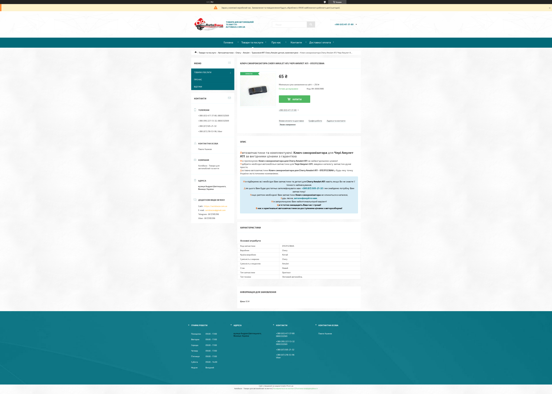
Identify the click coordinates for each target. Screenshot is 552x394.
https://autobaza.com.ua (215, 206)
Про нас (276, 42)
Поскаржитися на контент (283, 388)
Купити (297, 99)
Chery (238, 52)
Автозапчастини (226, 52)
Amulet (246, 52)
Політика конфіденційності (307, 388)
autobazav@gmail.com (215, 210)
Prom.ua (290, 386)
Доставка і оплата (320, 42)
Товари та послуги (252, 42)
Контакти (296, 42)
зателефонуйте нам (305, 198)
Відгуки (198, 86)
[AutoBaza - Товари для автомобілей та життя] (208, 29)
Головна (228, 42)
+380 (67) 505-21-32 (312, 188)
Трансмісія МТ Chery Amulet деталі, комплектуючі (275, 52)
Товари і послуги (202, 72)
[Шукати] (311, 24)
